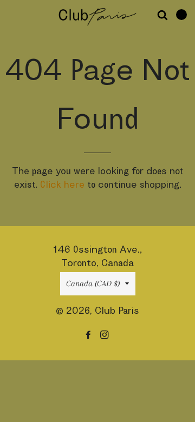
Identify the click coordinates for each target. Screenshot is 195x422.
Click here (62, 184)
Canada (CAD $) (93, 283)
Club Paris (117, 310)
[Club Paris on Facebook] (89, 334)
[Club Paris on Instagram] (105, 334)
